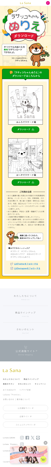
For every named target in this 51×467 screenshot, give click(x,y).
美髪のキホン (8, 384)
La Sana (25, 3)
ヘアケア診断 (25, 390)
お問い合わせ (8, 399)
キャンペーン (40, 384)
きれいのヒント (24, 384)
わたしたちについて (11, 379)
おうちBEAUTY (9, 390)
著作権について (23, 399)
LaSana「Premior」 (12, 394)
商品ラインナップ (31, 379)
